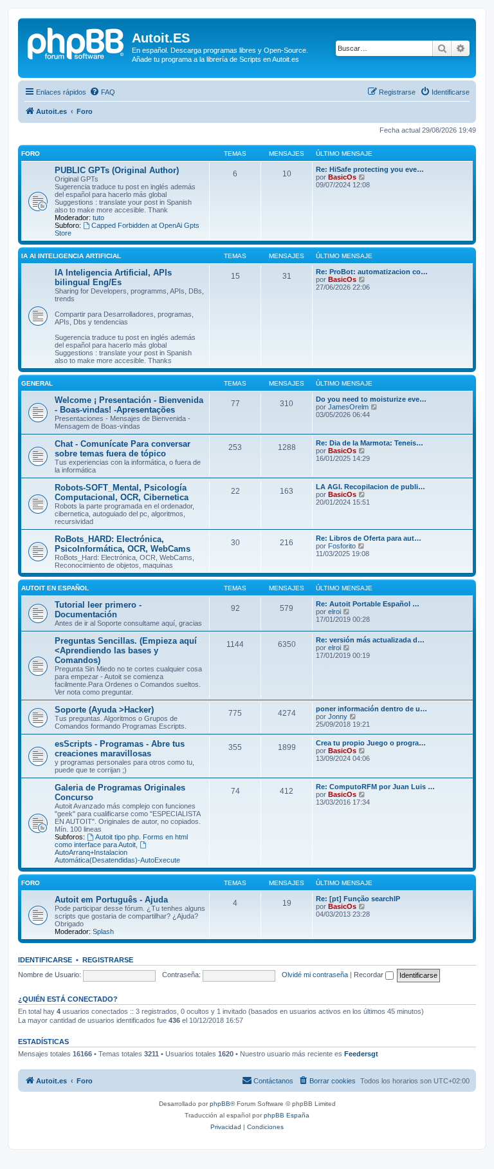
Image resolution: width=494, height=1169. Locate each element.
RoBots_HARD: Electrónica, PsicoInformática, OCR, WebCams (122, 544)
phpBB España (286, 1115)
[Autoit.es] (76, 41)
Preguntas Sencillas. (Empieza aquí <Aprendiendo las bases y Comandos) (126, 650)
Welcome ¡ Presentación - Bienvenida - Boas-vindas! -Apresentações (129, 405)
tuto (98, 217)
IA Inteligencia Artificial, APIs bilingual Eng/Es (113, 277)
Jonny (337, 716)
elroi (334, 611)
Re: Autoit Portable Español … (367, 604)
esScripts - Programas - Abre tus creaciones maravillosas (120, 748)
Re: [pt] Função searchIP (358, 898)
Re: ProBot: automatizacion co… (372, 272)
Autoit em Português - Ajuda (111, 899)
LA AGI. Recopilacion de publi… (370, 487)
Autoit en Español (55, 588)
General (37, 383)
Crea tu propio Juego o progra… (371, 743)
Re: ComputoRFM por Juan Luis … (375, 786)
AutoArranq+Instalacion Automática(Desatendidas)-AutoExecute (117, 856)
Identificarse (45, 960)
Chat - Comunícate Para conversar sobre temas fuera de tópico (122, 448)
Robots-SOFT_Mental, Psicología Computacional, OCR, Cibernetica (121, 492)
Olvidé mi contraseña (315, 974)
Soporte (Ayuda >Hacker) (104, 710)
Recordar (369, 974)
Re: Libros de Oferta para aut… (368, 538)
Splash (103, 931)
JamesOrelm (348, 407)
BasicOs (342, 177)
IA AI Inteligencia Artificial (71, 255)
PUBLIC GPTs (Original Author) (117, 170)
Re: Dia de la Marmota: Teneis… (369, 443)
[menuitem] (102, 92)
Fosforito (342, 546)
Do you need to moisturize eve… (371, 399)
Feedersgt (361, 1054)
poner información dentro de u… (371, 709)
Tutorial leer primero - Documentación (98, 609)
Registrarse (107, 960)
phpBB (220, 1103)
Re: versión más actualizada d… (370, 640)
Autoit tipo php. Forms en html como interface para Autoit (121, 840)
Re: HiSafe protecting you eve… (370, 169)
